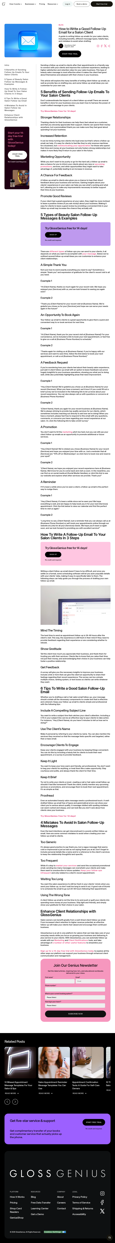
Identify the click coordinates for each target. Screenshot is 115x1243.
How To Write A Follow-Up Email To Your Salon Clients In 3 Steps (16, 91)
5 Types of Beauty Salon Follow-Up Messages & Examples (16, 81)
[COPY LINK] (109, 46)
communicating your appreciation (74, 145)
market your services (66, 865)
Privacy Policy (79, 1196)
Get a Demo (37, 1214)
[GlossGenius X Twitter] (102, 1211)
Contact (61, 1208)
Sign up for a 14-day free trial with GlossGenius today (67, 951)
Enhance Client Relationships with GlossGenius (13, 117)
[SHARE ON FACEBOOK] (101, 46)
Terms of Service (81, 1202)
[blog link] (20, 1070)
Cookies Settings (52, 1232)
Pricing (42, 4)
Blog (33, 1196)
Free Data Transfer (41, 1202)
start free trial (94, 1122)
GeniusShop (16, 1217)
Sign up (53, 235)
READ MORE (10, 1093)
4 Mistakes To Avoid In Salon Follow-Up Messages (15, 108)
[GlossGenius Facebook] (102, 1202)
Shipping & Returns (82, 1208)
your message (89, 254)
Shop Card (16, 1210)
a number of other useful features (69, 942)
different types (56, 251)
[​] (109, 1237)
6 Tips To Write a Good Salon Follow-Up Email (15, 99)
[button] (16, 4)
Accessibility (79, 1214)
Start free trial (70, 54)
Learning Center (40, 1208)
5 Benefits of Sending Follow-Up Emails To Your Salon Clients (16, 72)
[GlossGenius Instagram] (102, 1193)
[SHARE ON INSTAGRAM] (98, 46)
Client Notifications (78, 940)
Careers (61, 1202)
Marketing (59, 940)
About (60, 1196)
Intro (6, 65)
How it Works (17, 1196)
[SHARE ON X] (105, 46)
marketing (67, 432)
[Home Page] (4, 4)
